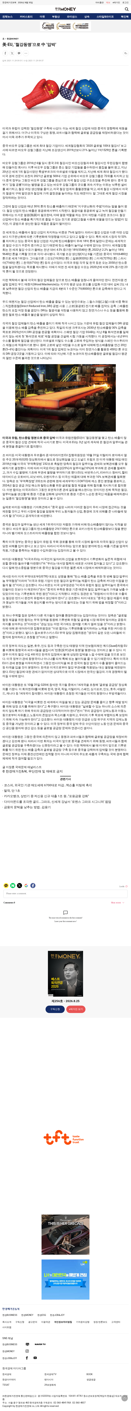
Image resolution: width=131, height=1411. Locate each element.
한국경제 (6, 1374)
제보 (108, 2)
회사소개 (6, 1322)
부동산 (56, 16)
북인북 (125, 16)
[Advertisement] (65, 1071)
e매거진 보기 (76, 1009)
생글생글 (91, 1379)
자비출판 (99, 2)
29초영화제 (50, 1385)
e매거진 (116, 2)
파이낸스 (72, 16)
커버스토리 (26, 16)
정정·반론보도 (100, 1322)
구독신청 (55, 1009)
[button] (125, 2)
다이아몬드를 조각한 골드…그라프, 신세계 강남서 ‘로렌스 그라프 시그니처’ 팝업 (57, 802)
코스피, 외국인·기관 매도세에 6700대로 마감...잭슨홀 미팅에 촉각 (48, 785)
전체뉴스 (7, 16)
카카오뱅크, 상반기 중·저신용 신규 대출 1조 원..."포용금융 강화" (46, 796)
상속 (86, 16)
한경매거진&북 (9, 2)
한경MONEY (13, 39)
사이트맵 (6, 1327)
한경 (9, 1315)
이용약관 (45, 1322)
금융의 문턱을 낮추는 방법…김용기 (27, 807)
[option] (65, 26)
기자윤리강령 (82, 1322)
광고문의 (32, 1322)
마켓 (42, 16)
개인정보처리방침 (63, 1322)
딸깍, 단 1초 (12, 790)
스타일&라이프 (105, 16)
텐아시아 (48, 1379)
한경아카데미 (9, 1379)
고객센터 (115, 1322)
